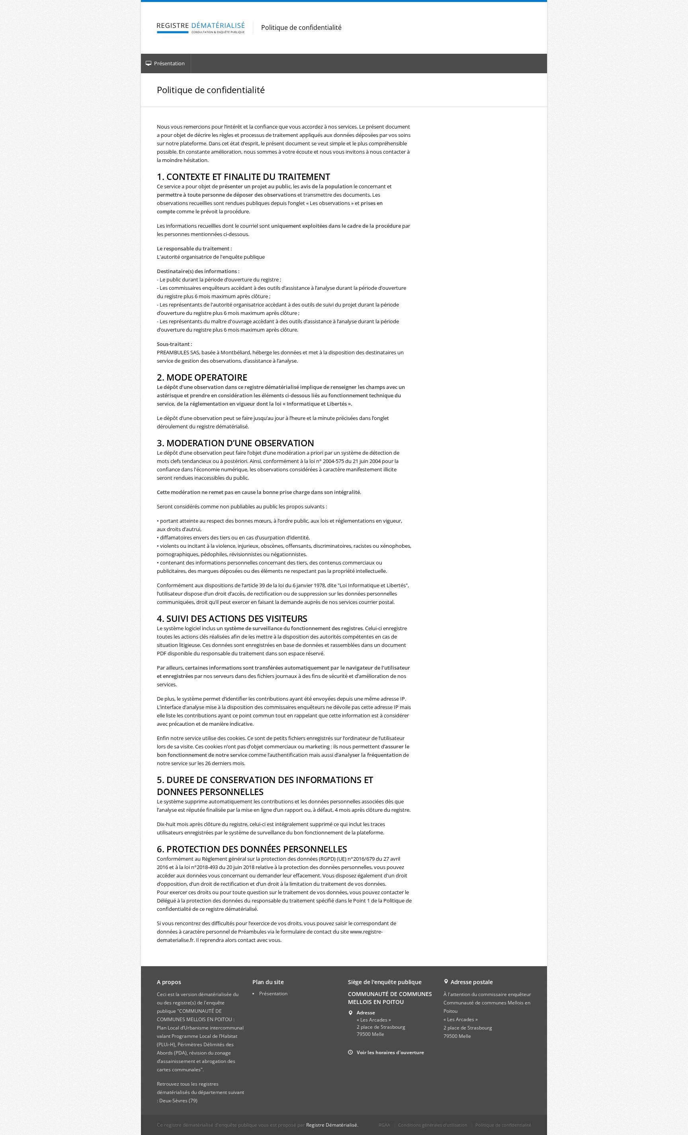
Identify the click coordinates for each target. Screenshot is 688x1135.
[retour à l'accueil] (201, 28)
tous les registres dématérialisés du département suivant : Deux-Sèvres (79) (200, 1092)
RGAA (384, 1125)
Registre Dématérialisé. (332, 1124)
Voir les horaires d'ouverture (390, 1052)
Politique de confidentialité (503, 1125)
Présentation (169, 63)
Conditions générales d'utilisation (432, 1125)
